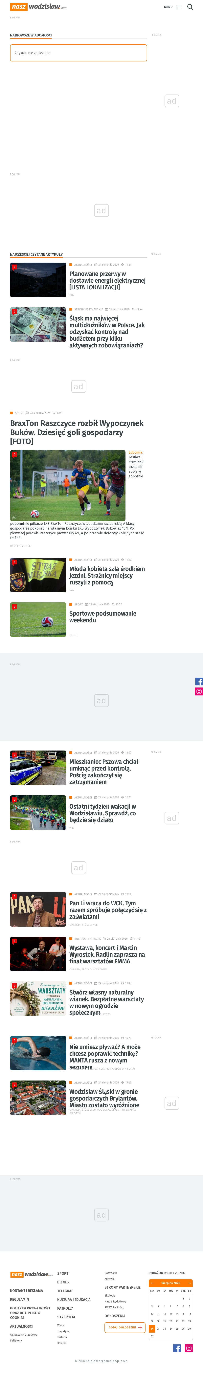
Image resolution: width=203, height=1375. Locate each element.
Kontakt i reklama (26, 1291)
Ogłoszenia (114, 1316)
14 (177, 1313)
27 (171, 1328)
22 (183, 1321)
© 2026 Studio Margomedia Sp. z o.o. (101, 1361)
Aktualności (83, 265)
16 (189, 1313)
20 (170, 1321)
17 (152, 1321)
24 (152, 1328)
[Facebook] (177, 1348)
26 (164, 1328)
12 (165, 1313)
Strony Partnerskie (88, 309)
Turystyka (63, 1331)
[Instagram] (189, 1348)
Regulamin (19, 1299)
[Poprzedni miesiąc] (189, 1283)
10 (152, 1313)
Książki (61, 1343)
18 (158, 1321)
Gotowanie (111, 1273)
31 (152, 1336)
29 (183, 1328)
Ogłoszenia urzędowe (23, 1334)
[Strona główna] (38, 7)
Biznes (63, 1282)
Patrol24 (65, 1308)
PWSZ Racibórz (114, 1307)
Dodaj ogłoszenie (123, 1327)
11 (158, 1313)
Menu (168, 7)
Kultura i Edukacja (87, 939)
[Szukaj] (190, 7)
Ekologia (109, 1295)
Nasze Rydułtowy (115, 1301)
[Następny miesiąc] (152, 1283)
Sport (19, 413)
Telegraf (65, 1291)
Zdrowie (109, 1279)
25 (158, 1328)
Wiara (60, 1325)
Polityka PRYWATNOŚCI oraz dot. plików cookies (30, 1313)
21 (177, 1321)
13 (171, 1313)
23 (189, 1321)
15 (183, 1313)
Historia (62, 1337)
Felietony (16, 1340)
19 (164, 1321)
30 (189, 1328)
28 (177, 1328)
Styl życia (66, 1317)
